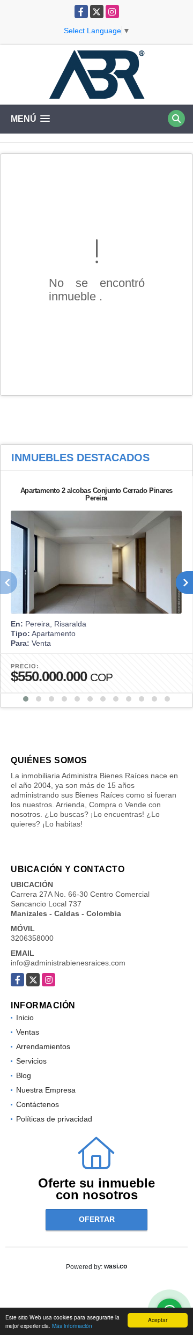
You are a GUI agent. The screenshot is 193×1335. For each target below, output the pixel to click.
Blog (23, 1075)
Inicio (25, 1017)
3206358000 (32, 938)
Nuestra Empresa (46, 1090)
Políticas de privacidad (54, 1119)
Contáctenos (37, 1104)
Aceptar (157, 1320)
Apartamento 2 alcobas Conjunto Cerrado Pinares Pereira (96, 494)
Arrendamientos (43, 1046)
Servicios (31, 1061)
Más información (72, 1326)
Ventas (27, 1032)
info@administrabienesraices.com (68, 962)
